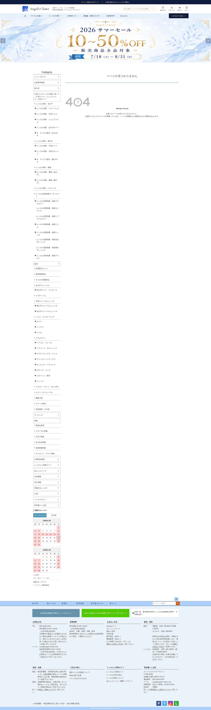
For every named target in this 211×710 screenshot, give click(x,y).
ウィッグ (40, 381)
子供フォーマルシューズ (45, 301)
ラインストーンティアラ (46, 359)
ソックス (40, 327)
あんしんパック (40, 471)
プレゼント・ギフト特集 (45, 453)
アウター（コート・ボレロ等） (48, 387)
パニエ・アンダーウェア (45, 317)
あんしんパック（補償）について (119, 681)
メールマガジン (40, 499)
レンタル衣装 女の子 (44, 104)
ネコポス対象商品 (42, 280)
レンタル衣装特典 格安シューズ (48, 233)
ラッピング (38, 415)
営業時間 (73, 622)
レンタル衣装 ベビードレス (48, 108)
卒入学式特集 (41, 442)
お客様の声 (110, 16)
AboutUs (124, 16)
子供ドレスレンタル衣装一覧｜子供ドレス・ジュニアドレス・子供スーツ (45, 96)
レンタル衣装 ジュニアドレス (48, 120)
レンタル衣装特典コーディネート (48, 195)
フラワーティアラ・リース (47, 354)
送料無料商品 (41, 274)
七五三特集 (40, 437)
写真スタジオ (98, 603)
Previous (2, 40)
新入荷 (36, 88)
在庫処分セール (42, 268)
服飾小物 (39, 398)
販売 (36, 264)
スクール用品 (41, 404)
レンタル (52, 603)
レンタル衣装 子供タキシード (48, 152)
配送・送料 (148, 622)
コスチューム (41, 296)
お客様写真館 (39, 82)
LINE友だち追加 (179, 16)
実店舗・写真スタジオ (92, 16)
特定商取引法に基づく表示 (54, 703)
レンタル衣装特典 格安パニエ (48, 225)
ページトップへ (176, 599)
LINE (36, 494)
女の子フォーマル (42, 285)
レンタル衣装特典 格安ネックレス (48, 209)
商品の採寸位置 (75, 675)
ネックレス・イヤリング (46, 365)
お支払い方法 (112, 622)
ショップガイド (40, 77)
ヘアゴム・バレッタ (44, 343)
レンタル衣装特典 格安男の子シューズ (48, 249)
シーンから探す (55, 16)
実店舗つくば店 (40, 505)
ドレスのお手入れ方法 (77, 678)
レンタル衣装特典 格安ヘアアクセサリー (48, 217)
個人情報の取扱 (73, 703)
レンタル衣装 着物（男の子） (47, 181)
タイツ (39, 321)
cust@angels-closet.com (48, 647)
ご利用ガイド (72, 16)
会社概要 (37, 476)
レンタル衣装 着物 (43, 167)
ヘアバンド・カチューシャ (47, 348)
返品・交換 (37, 667)
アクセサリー (41, 338)
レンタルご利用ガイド (42, 465)
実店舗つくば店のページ (159, 690)
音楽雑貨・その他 (42, 409)
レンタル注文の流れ (114, 675)
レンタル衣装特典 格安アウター (48, 257)
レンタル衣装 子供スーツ (47, 146)
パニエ (39, 332)
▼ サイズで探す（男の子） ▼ (49, 160)
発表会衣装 (40, 425)
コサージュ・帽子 (43, 376)
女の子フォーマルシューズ (47, 311)
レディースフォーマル (44, 392)
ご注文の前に (75, 667)
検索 (178, 603)
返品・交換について (46, 690)
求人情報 (37, 482)
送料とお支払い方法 (114, 644)
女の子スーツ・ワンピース (47, 290)
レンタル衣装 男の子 (44, 141)
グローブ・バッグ (43, 370)
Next (208, 40)
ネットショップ (39, 515)
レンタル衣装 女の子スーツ (48, 127)
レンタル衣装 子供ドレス (47, 114)
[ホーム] (25, 15)
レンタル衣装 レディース (46, 188)
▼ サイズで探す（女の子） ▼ (49, 134)
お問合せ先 (37, 622)
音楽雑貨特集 (41, 448)
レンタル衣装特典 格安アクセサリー (48, 202)
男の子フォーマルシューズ (47, 306)
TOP (36, 603)
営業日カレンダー (41, 488)
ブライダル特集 (42, 431)
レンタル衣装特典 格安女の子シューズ (48, 241)
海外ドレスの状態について (79, 672)
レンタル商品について (115, 678)
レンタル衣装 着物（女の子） (47, 173)
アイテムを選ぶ (37, 16)
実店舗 (54, 515)
